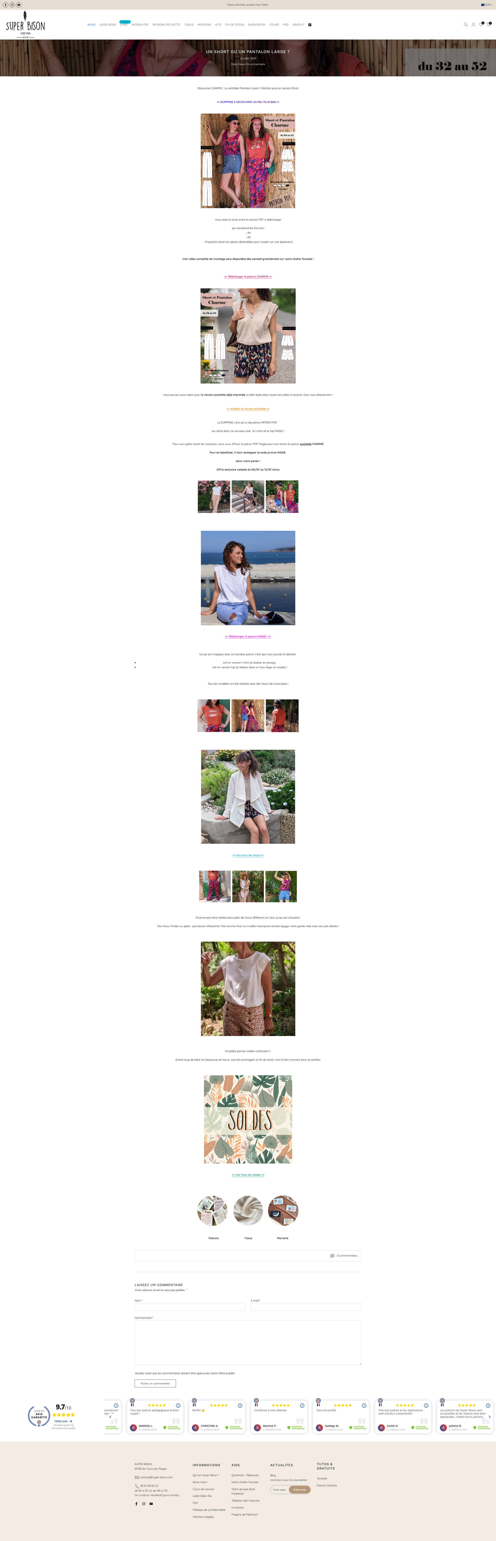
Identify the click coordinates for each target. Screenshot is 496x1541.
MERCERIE (204, 24)
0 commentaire (255, 64)
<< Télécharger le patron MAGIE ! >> (248, 636)
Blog (273, 1475)
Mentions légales (203, 1517)
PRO (286, 24)
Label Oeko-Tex (202, 1496)
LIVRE (124, 24)
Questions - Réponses (245, 1475)
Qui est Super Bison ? (206, 1475)
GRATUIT (298, 24)
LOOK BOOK (108, 24)
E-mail (255, 1300)
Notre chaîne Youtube (245, 1482)
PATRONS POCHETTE (166, 24)
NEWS (92, 24)
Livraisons (238, 1507)
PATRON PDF (140, 24)
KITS (218, 24)
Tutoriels (322, 1478)
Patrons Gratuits (327, 1485)
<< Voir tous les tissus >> (248, 855)
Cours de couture (203, 1489)
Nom (138, 1300)
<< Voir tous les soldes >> (248, 1174)
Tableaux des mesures (245, 1500)
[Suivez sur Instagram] (12, 5)
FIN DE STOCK (234, 24)
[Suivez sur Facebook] (5, 5)
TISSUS (189, 24)
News (241, 64)
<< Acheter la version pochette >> (248, 408)
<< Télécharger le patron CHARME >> (248, 276)
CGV (195, 1503)
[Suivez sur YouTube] (19, 5)
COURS (274, 24)
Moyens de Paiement (245, 1514)
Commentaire (144, 1318)
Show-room (200, 1482)
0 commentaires (347, 1255)
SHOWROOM (257, 24)
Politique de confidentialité (209, 1510)
